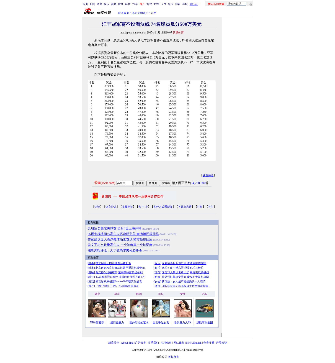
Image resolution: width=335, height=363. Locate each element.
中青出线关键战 (199, 272)
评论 (97, 206)
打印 (200, 206)
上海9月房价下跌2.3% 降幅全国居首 (117, 286)
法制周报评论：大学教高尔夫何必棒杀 (115, 250)
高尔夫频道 (139, 13)
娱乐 (106, 4)
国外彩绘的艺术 (139, 322)
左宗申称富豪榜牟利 (130, 272)
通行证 (194, 4)
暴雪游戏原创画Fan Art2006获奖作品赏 (118, 281)
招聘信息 (166, 342)
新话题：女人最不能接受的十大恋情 (184, 281)
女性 (156, 4)
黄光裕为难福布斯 (106, 272)
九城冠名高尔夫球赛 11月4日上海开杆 (114, 228)
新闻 (92, 4)
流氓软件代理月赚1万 (132, 277)
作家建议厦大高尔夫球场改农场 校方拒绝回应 (120, 239)
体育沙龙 (111, 206)
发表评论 (208, 175)
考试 (157, 286)
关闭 (211, 206)
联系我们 (153, 342)
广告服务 (140, 342)
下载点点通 (185, 206)
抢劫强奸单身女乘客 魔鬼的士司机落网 (185, 277)
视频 (113, 4)
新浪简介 (113, 342)
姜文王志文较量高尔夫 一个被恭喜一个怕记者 (120, 245)
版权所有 (173, 356)
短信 (170, 4)
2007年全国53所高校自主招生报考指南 (185, 286)
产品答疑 (221, 342)
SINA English (193, 342)
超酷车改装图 (204, 322)
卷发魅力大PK (182, 322)
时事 (91, 263)
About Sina (127, 342)
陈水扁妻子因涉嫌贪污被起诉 (113, 263)
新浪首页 (123, 13)
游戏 (149, 4)
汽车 (135, 4)
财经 (121, 4)
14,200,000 (198, 183)
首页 (85, 4)
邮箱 (177, 4)
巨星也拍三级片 (194, 267)
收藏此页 (127, 206)
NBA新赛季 (97, 322)
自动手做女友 (161, 322)
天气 (163, 4)
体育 (99, 4)
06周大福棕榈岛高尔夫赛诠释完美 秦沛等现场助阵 (123, 234)
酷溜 (157, 277)
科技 (128, 4)
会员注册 (208, 342)
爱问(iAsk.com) (104, 183)
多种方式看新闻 (163, 206)
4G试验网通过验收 (106, 277)
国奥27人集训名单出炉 (175, 272)
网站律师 (178, 342)
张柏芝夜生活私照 (173, 267)
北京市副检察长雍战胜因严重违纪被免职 (120, 267)
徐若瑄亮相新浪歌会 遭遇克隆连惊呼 (184, 263)
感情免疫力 (117, 322)
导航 (185, 4)
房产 (91, 286)
